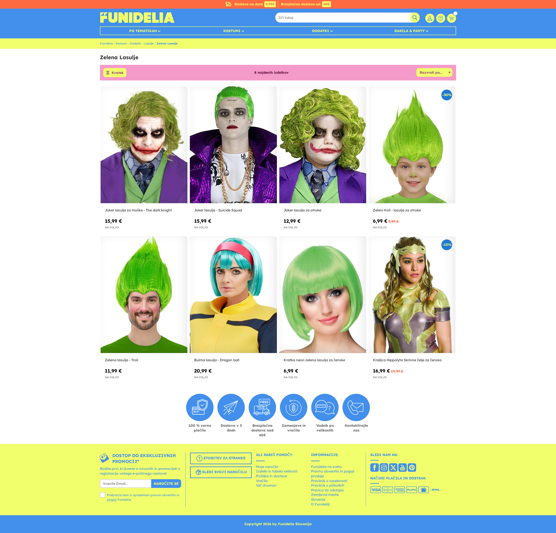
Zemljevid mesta (325, 494)
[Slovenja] (374, 468)
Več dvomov (266, 485)
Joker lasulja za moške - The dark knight (138, 210)
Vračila (262, 481)
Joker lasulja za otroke (302, 210)
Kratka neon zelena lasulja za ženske (314, 360)
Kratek (118, 72)
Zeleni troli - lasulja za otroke (397, 210)
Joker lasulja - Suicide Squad (218, 210)
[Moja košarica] (451, 18)
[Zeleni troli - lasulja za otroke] (412, 145)
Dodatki (320, 31)
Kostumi (231, 31)
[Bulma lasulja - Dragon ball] (233, 294)
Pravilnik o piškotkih (327, 485)
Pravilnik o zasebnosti (329, 481)
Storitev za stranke (223, 458)
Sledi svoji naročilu (224, 472)
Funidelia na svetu (326, 466)
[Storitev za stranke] (440, 18)
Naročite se (166, 483)
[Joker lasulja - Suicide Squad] (233, 145)
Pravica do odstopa (327, 490)
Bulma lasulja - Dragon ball (216, 360)
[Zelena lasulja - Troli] (144, 294)
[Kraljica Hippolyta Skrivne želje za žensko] (412, 294)
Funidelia (106, 43)
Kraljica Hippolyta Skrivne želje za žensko (407, 360)
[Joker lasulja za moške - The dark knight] (144, 145)
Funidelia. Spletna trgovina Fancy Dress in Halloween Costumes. (137, 17)
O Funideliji (320, 504)
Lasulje (149, 43)
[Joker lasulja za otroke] (322, 145)
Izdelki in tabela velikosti (276, 471)
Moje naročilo (267, 466)
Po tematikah (143, 31)
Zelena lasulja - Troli (121, 360)
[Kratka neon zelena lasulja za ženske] (322, 294)
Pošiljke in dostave (271, 476)
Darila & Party (409, 31)
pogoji (112, 500)
